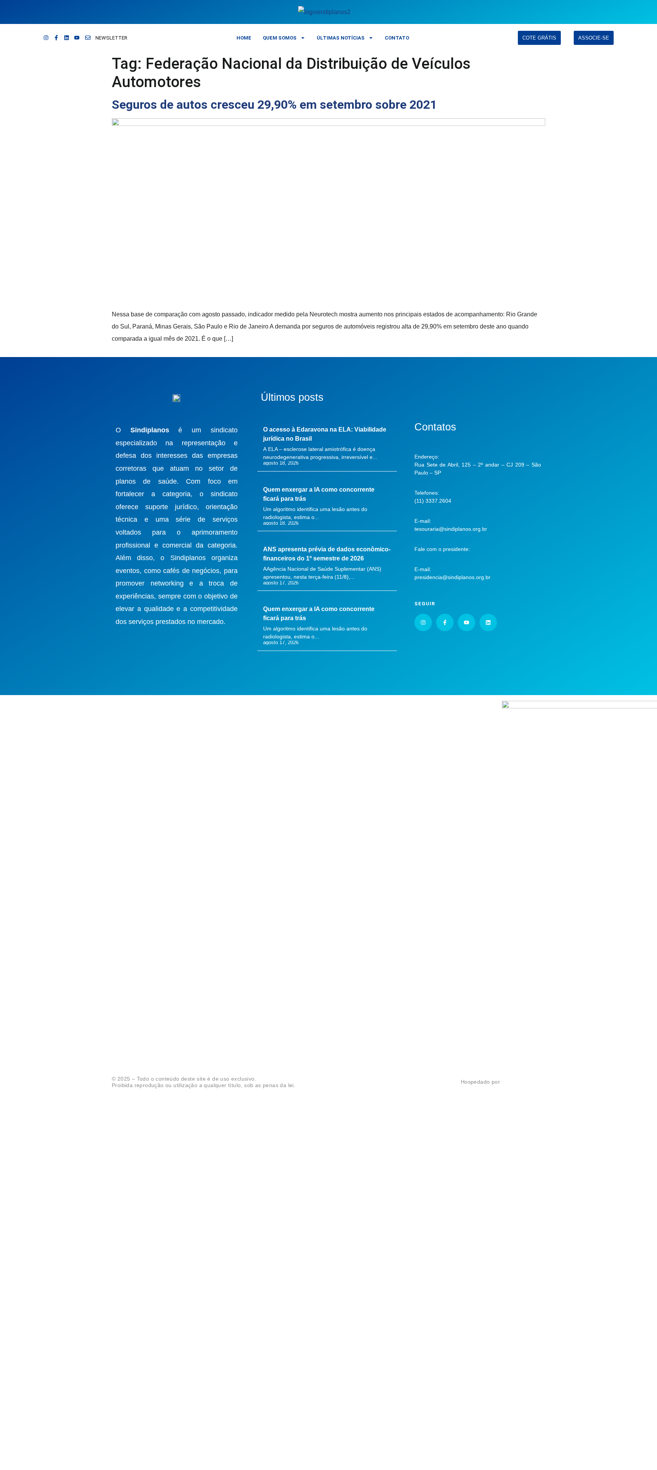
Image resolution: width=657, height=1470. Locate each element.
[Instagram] (46, 37)
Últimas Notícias (341, 38)
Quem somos (280, 38)
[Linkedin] (66, 37)
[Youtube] (76, 37)
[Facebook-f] (56, 37)
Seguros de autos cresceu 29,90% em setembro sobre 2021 (274, 104)
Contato (397, 38)
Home (243, 38)
